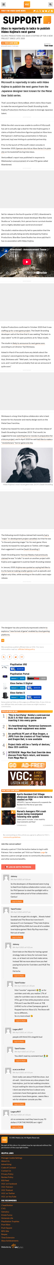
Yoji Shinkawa (28, 346)
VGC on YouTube (8, 1196)
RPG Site (5, 1231)
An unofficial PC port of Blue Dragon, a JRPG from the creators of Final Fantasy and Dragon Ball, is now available (28, 736)
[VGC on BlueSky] (43, 11)
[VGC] (27, 4)
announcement (19, 161)
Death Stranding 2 (31, 549)
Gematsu (5, 1211)
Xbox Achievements (9, 1240)
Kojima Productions (9, 110)
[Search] (50, 4)
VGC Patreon (7, 1187)
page (43, 852)
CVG (3, 1208)
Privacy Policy (7, 1174)
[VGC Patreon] (34, 11)
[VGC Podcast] (37, 11)
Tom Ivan (48, 46)
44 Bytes (17, 1246)
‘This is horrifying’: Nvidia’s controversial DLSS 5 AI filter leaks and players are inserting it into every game (29, 718)
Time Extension (8, 1237)
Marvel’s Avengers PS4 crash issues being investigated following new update (31, 814)
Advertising (6, 1164)
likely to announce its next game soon (29, 343)
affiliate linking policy (26, 649)
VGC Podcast (7, 1190)
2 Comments (48, 825)
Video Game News (11, 43)
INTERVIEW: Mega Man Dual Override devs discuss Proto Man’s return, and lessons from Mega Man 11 (29, 755)
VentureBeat (23, 102)
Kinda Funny (6, 1215)
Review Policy (7, 1177)
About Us (5, 1161)
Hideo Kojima (28, 241)
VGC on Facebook (9, 1183)
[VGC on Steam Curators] (52, 11)
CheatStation (7, 1205)
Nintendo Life (7, 1218)
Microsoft (46, 125)
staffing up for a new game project (15, 330)
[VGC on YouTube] (46, 11)
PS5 (36, 161)
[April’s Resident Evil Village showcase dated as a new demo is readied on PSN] (8, 800)
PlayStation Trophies (10, 1221)
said (43, 237)
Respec (4, 1234)
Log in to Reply (17, 901)
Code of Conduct (8, 1167)
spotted (36, 132)
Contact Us (6, 1170)
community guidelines (11, 837)
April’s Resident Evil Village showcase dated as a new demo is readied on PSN (34, 797)
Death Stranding (35, 106)
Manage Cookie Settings (11, 1158)
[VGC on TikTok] (49, 11)
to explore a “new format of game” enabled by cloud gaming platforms (25, 631)
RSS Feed (5, 1180)
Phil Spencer (6, 135)
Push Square (6, 1228)
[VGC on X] (40, 11)
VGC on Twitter (8, 1193)
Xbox (43, 102)
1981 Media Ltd (17, 1138)
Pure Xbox (5, 1224)
